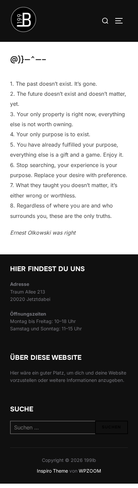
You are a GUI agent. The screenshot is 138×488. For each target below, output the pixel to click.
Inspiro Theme (52, 471)
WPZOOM (90, 471)
